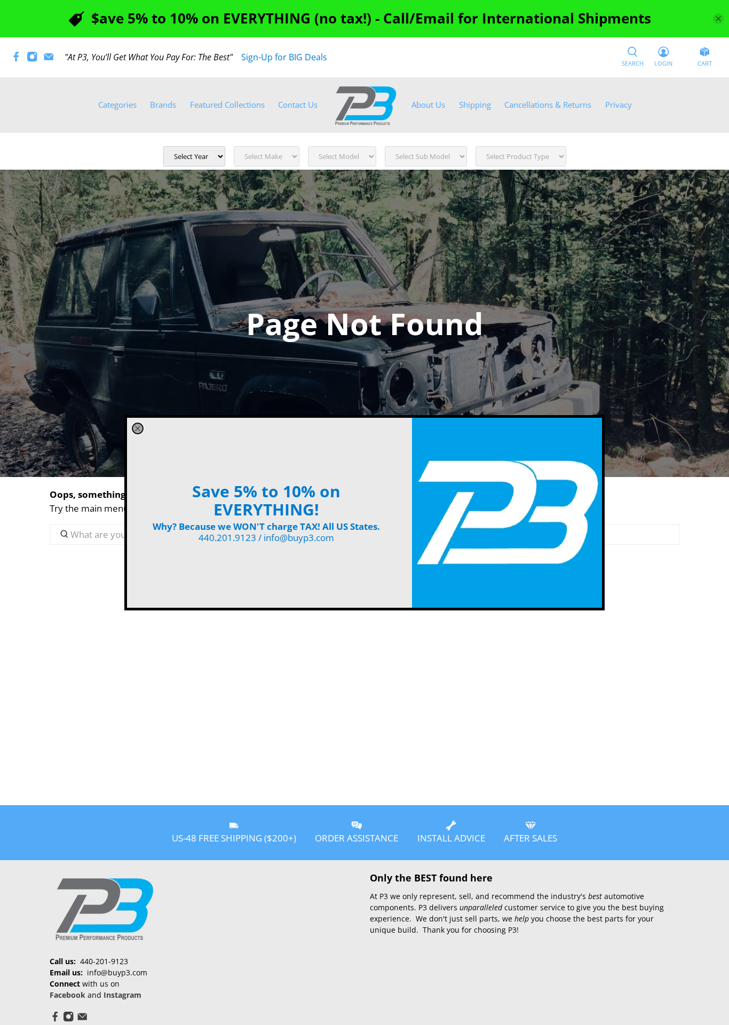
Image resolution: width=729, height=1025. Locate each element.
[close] (137, 428)
